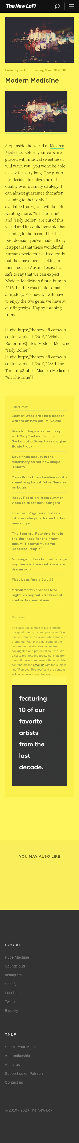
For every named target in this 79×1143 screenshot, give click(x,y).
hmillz (23, 70)
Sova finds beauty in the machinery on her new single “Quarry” (36, 461)
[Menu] (69, 6)
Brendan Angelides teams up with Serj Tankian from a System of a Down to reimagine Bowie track (39, 438)
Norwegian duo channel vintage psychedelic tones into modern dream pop (39, 564)
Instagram (13, 975)
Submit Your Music (20, 1047)
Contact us (14, 1082)
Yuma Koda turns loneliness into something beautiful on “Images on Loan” (39, 482)
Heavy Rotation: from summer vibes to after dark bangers (37, 500)
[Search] (59, 6)
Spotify (10, 984)
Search (57, 6)
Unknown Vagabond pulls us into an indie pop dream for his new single (38, 518)
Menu (71, 6)
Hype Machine (17, 957)
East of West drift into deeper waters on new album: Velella (38, 418)
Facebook (13, 993)
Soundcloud (15, 966)
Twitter (10, 1002)
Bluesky (11, 1010)
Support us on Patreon (24, 1073)
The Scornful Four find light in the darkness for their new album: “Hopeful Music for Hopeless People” (37, 541)
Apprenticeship (17, 1056)
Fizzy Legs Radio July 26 (33, 579)
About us (12, 1065)
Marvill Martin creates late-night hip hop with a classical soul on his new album (37, 595)
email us (38, 665)
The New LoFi (21, 6)
